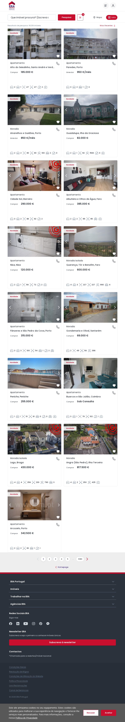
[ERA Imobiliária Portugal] (12, 5)
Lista (113, 17)
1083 (80, 559)
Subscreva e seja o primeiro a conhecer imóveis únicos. (35, 635)
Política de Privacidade (26, 717)
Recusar (91, 712)
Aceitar (108, 712)
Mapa (99, 17)
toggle (113, 581)
